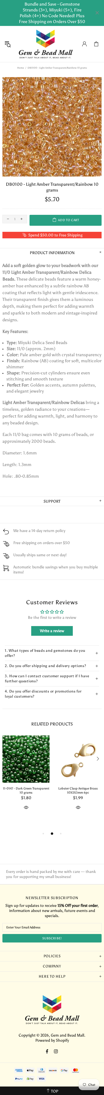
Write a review (52, 630)
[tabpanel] (26, 778)
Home (20, 67)
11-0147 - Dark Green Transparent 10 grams (26, 790)
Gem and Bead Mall (45, 44)
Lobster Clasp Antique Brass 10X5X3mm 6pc (78, 790)
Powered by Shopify (52, 1040)
